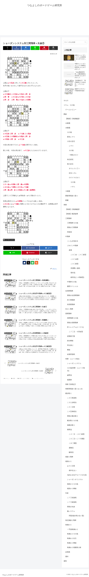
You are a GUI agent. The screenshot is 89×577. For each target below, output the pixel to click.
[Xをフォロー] (28, 262)
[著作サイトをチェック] (24, 262)
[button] (53, 48)
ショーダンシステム (9, 239)
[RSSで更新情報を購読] (36, 262)
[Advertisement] (44, 23)
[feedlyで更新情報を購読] (32, 262)
